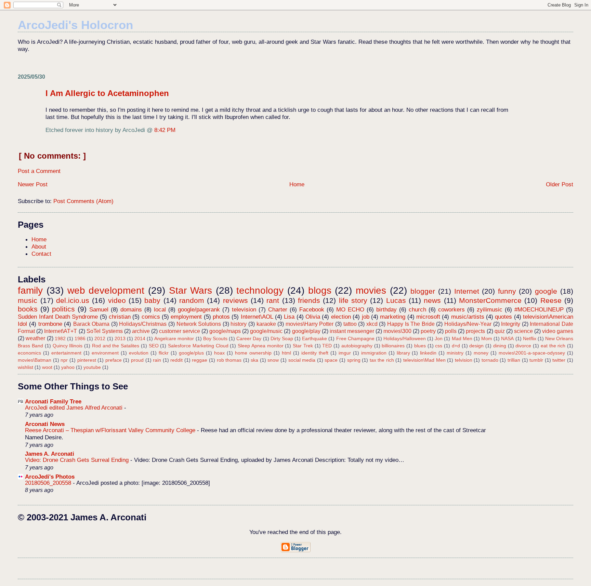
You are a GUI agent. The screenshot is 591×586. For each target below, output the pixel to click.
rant (272, 300)
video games (557, 331)
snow (273, 360)
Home (296, 184)
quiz (500, 331)
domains (131, 309)
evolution (138, 353)
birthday (386, 309)
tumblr (536, 360)
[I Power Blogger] (295, 550)
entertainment (66, 353)
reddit (176, 360)
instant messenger (352, 331)
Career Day (248, 338)
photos (221, 316)
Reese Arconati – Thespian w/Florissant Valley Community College (111, 430)
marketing (392, 316)
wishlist (25, 367)
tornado (490, 360)
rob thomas (229, 360)
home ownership (253, 353)
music (27, 300)
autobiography (356, 345)
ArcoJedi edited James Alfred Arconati (74, 407)
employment (186, 316)
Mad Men (462, 338)
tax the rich (382, 360)
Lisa (289, 316)
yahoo (68, 367)
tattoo (350, 324)
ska (254, 360)
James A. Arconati (49, 453)
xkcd (372, 324)
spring (353, 360)
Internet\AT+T (60, 331)
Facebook (311, 309)
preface (113, 360)
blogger (422, 291)
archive (141, 331)
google (546, 291)
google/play (306, 331)
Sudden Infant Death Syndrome (58, 316)
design (476, 345)
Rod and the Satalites (115, 345)
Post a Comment (39, 171)
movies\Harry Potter (310, 324)
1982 (60, 338)
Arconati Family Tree (53, 401)
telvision (463, 360)
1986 (80, 338)
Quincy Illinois (68, 345)
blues (420, 345)
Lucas (396, 300)
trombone (50, 323)
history (239, 324)
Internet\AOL (257, 316)
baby (152, 300)
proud (137, 360)
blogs (319, 290)
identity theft (314, 353)
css (438, 345)
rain (157, 360)
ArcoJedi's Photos (50, 476)
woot (47, 367)
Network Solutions (198, 324)
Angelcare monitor (174, 338)
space (331, 360)
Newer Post (33, 184)
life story (353, 300)
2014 (139, 338)
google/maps (225, 331)
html (286, 353)
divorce (523, 345)
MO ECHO (350, 309)
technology (260, 290)
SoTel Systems (105, 331)
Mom (486, 338)
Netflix (529, 338)
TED (327, 345)
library (403, 353)
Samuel (98, 309)
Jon (439, 338)
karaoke (266, 324)
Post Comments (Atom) (83, 201)
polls (451, 331)
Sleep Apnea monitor (260, 345)
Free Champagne (355, 338)
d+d (456, 345)
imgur (345, 353)
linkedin (428, 353)
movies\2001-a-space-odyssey (532, 353)
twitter (558, 360)
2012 (99, 338)
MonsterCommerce (490, 300)
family (30, 290)
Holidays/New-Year (467, 324)
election (341, 316)
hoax (219, 353)
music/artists (467, 316)
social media (302, 360)
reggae (199, 360)
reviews (235, 300)
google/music (266, 331)
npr (64, 360)
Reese (551, 300)
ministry (455, 353)
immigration (373, 353)
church (417, 309)
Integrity (510, 324)
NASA (507, 338)
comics (151, 316)
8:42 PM (164, 129)
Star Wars (190, 290)
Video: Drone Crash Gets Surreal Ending (77, 460)
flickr (164, 353)
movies (371, 290)
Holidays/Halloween (404, 338)
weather (35, 338)
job (365, 316)
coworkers (451, 309)
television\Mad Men (424, 360)
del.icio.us (72, 300)
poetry (428, 331)
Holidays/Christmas (143, 324)
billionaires (393, 345)
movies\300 (397, 331)
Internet (466, 291)
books (28, 309)
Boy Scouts (215, 338)
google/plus (191, 353)
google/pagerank (199, 309)
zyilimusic (489, 309)
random (191, 300)
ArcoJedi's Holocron (75, 24)
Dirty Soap (282, 338)
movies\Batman (34, 360)
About (38, 246)
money (481, 353)
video (117, 300)
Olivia (312, 316)
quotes (503, 316)
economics (29, 353)
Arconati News (45, 424)
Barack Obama (91, 324)
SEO (154, 345)
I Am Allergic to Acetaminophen (107, 93)
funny (507, 291)
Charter (277, 309)
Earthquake (314, 338)
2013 (120, 338)
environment (105, 353)
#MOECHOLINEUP (539, 309)
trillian (514, 360)
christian (120, 316)
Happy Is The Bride (411, 324)
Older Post (559, 184)
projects (475, 331)
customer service (179, 331)
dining (499, 345)
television (244, 309)
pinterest (86, 360)
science (523, 331)
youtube (92, 367)
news (432, 300)
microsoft (428, 316)
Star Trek (303, 345)
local (160, 309)
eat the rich (553, 345)
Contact (41, 253)
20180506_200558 (49, 483)
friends (309, 300)
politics (63, 309)
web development (106, 290)
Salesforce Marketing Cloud (198, 345)
